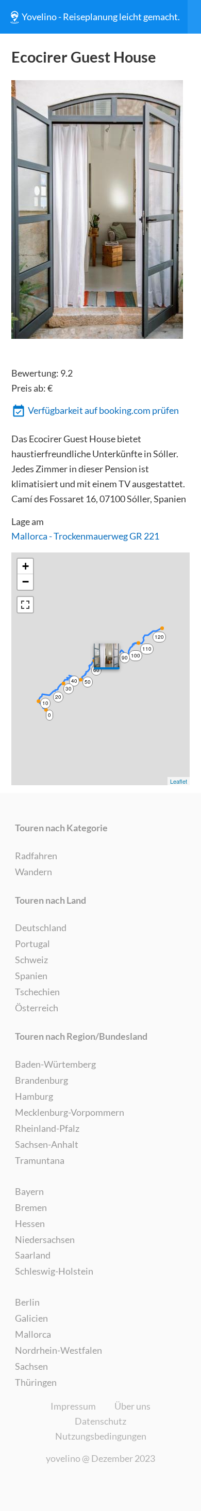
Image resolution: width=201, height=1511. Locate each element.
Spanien (31, 975)
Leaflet (178, 781)
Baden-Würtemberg (55, 1064)
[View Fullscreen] (25, 604)
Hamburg (34, 1096)
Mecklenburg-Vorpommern (69, 1112)
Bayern (29, 1191)
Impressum (73, 1406)
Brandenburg (41, 1080)
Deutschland (40, 927)
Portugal (32, 943)
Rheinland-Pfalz (47, 1128)
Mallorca (33, 1334)
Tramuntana (39, 1160)
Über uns (132, 1406)
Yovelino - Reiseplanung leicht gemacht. (101, 16)
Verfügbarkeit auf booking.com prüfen (103, 410)
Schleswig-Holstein (54, 1271)
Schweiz (31, 959)
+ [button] (25, 566)
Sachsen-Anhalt (46, 1144)
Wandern (33, 871)
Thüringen (36, 1382)
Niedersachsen (45, 1239)
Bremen (31, 1207)
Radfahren (36, 855)
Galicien (31, 1318)
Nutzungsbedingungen (100, 1436)
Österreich (36, 1007)
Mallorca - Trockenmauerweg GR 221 (85, 536)
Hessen (30, 1223)
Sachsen (31, 1366)
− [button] (25, 581)
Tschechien (37, 991)
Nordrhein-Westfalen (58, 1350)
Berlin (27, 1302)
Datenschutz (100, 1421)
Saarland (33, 1255)
